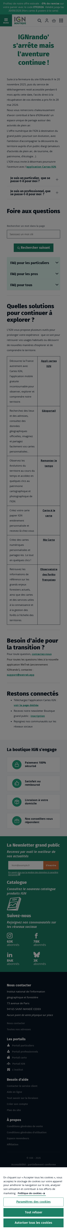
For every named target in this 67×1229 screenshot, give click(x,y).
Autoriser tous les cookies (33, 1223)
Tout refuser (33, 1212)
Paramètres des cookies (33, 1202)
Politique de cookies (30, 1193)
